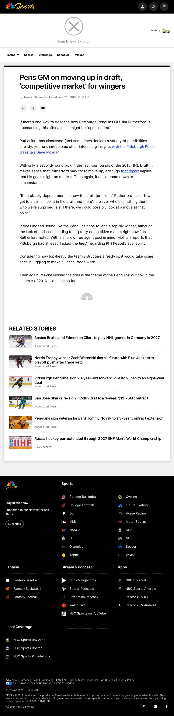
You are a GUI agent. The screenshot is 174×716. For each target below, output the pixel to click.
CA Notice (45, 683)
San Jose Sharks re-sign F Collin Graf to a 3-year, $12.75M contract (91, 398)
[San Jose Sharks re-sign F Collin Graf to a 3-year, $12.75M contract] (20, 402)
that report (130, 171)
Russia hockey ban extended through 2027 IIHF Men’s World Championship (97, 438)
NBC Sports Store (74, 680)
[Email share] (43, 108)
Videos (79, 54)
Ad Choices (108, 680)
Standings (45, 54)
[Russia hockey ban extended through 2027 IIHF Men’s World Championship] (20, 442)
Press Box (93, 680)
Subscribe (14, 523)
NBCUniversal (29, 690)
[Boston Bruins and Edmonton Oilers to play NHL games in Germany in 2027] (20, 341)
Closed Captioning (42, 680)
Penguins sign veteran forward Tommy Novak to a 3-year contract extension (98, 418)
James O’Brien (32, 97)
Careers (24, 680)
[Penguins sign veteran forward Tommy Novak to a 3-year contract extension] (20, 422)
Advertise (11, 680)
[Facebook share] (23, 108)
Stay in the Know (17, 503)
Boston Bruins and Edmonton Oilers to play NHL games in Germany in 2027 (97, 337)
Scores (28, 54)
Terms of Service (64, 683)
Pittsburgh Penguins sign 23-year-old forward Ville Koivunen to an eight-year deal (99, 380)
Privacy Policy (126, 680)
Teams (10, 54)
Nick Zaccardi (43, 447)
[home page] (21, 6)
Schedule (63, 54)
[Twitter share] (33, 108)
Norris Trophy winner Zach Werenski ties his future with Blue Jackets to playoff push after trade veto (94, 359)
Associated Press (45, 346)
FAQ (58, 680)
